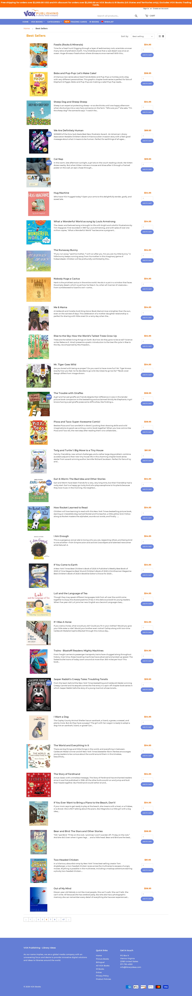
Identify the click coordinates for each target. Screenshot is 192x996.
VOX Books (37, 22)
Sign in (146, 9)
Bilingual (100, 962)
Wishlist (109, 22)
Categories (53, 22)
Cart (152, 15)
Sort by (124, 36)
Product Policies (103, 979)
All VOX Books (102, 965)
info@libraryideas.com (130, 967)
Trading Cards (79, 22)
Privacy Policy (102, 976)
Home (25, 22)
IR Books (94, 22)
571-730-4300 (126, 964)
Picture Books (102, 959)
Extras (99, 972)
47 (63, 919)
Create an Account (160, 9)
